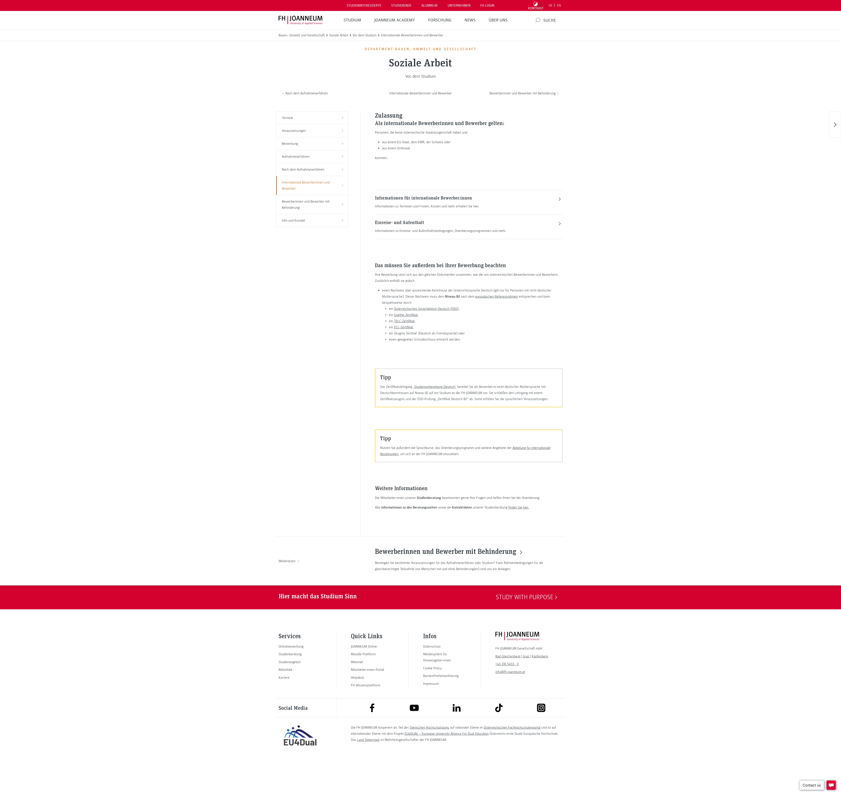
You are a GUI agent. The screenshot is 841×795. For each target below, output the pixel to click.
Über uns (498, 20)
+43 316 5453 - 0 (507, 664)
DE (551, 5)
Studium (352, 20)
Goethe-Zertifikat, (406, 315)
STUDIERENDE (401, 5)
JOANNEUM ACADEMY (394, 20)
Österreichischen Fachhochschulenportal (512, 727)
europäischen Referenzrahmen (496, 296)
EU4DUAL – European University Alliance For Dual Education (447, 733)
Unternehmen (459, 5)
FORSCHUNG (439, 20)
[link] (300, 646)
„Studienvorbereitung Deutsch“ (434, 387)
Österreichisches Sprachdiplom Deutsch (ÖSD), (426, 309)
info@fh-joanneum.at (510, 672)
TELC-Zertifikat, (404, 321)
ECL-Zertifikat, (404, 327)
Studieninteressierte (364, 5)
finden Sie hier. (518, 507)
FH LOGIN (487, 5)
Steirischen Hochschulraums (429, 727)
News (470, 20)
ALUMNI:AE (429, 5)
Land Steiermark (368, 740)
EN (559, 5)
